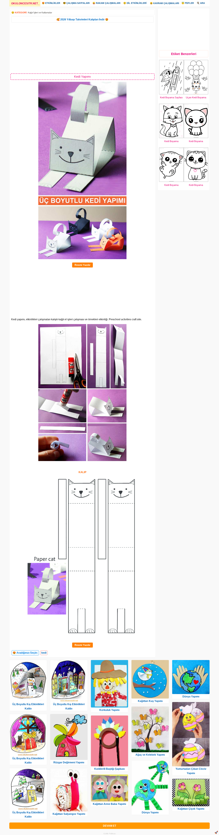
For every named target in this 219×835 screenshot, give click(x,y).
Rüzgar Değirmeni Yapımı (68, 762)
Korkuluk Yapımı (109, 710)
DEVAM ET (109, 825)
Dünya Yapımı (150, 812)
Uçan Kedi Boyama (196, 97)
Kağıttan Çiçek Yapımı (191, 808)
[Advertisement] (82, 47)
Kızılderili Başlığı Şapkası (109, 768)
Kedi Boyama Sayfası (171, 97)
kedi (43, 652)
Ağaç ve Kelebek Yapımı (150, 754)
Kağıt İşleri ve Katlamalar (40, 12)
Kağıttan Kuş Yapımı (150, 701)
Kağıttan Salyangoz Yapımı (69, 814)
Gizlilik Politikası (109, 834)
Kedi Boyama (171, 141)
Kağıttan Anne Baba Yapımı (109, 804)
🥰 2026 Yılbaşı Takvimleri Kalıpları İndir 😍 (82, 19)
